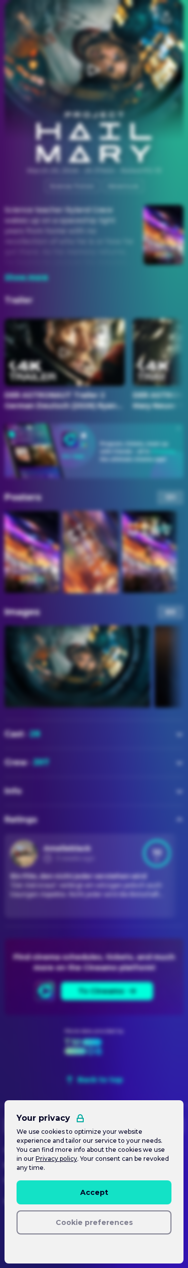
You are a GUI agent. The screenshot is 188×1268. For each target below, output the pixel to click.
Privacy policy (56, 1158)
